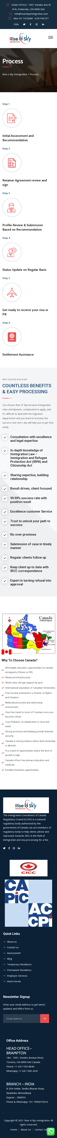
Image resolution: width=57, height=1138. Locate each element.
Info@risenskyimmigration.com (31, 13)
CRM (16, 24)
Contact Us (41, 1129)
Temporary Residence (19, 964)
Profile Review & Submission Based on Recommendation (22, 227)
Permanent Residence (19, 970)
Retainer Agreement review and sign (24, 182)
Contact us (13, 947)
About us (12, 941)
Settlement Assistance (18, 354)
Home (13, 1129)
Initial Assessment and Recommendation (18, 138)
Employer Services (17, 975)
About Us (26, 1129)
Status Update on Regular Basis (24, 270)
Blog (9, 958)
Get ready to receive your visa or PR (25, 312)
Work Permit (14, 981)
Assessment (14, 953)
